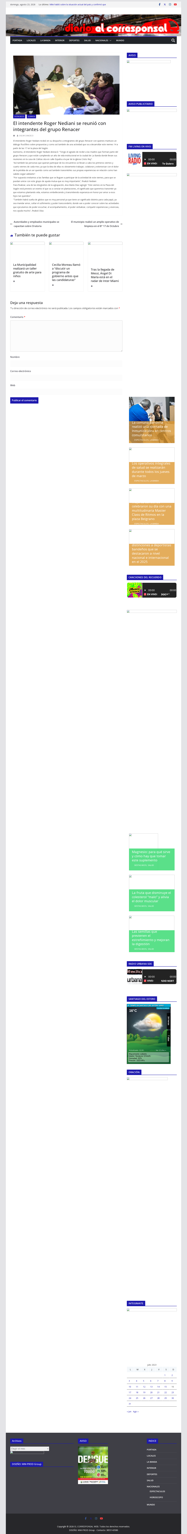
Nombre (15, 357)
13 (151, 1386)
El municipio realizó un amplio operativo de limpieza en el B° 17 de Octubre (95, 224)
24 (130, 1398)
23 (173, 1392)
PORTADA (17, 40)
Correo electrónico (20, 371)
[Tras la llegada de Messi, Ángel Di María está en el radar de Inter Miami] (105, 243)
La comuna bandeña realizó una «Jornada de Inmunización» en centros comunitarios (151, 428)
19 (144, 1392)
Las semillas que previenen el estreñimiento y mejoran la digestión (150, 937)
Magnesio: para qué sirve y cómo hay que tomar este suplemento (151, 856)
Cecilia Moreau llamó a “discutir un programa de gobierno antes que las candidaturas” (66, 272)
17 (130, 1392)
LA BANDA (45, 40)
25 (137, 1398)
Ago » (135, 1411)
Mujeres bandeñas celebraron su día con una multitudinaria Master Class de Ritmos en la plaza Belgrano (151, 510)
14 (158, 1386)
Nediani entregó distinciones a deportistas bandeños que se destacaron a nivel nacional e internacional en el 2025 (151, 551)
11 (137, 1386)
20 (151, 1392)
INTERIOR (59, 40)
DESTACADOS (19, 116)
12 (144, 1386)
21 (158, 1392)
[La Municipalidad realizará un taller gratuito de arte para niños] (27, 243)
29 (165, 1398)
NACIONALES (101, 40)
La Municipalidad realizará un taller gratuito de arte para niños (27, 270)
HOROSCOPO (156, 1497)
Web (12, 385)
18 (137, 1392)
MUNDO (120, 40)
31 (130, 1403)
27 (151, 1398)
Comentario (17, 317)
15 (165, 1386)
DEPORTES (74, 40)
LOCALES (31, 40)
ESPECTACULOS (141, 440)
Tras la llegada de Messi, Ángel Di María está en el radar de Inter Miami (105, 275)
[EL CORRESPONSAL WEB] (93, 16)
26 (144, 1398)
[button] (109, 40)
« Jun (129, 1411)
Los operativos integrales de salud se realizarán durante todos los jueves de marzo (151, 469)
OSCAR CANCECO (26, 135)
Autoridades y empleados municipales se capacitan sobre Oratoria (36, 224)
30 (173, 1398)
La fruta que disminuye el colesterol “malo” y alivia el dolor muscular (151, 896)
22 (165, 1392)
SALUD (87, 40)
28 (158, 1398)
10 (130, 1386)
